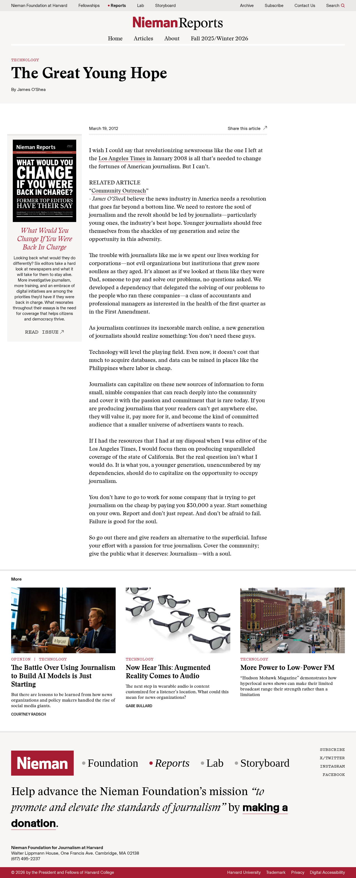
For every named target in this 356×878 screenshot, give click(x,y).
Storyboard (165, 5)
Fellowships (89, 5)
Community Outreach (119, 191)
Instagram (332, 766)
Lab (140, 5)
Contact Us (305, 5)
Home (115, 39)
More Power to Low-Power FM (287, 668)
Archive (247, 5)
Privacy (297, 872)
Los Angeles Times (121, 159)
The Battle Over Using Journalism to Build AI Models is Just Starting (63, 677)
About (172, 39)
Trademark (276, 872)
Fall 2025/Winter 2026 (219, 39)
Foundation (113, 763)
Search (332, 5)
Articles (143, 39)
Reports (118, 5)
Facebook (334, 774)
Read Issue (41, 331)
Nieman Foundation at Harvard (39, 5)
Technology (25, 59)
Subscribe (274, 5)
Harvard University (244, 872)
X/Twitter (332, 757)
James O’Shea (31, 89)
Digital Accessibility (327, 872)
